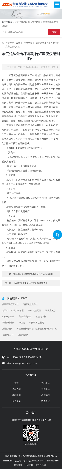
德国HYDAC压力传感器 (13, 310)
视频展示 (45, 395)
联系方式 (45, 401)
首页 (18, 43)
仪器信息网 (7, 328)
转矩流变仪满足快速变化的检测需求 (31, 283)
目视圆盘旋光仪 (30, 304)
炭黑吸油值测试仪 (10, 304)
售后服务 (16, 401)
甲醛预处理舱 (8, 322)
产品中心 (45, 383)
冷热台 (22, 322)
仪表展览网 (23, 334)
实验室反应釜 (8, 316)
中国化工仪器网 (36, 322)
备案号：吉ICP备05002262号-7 (30, 460)
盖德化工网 (8, 334)
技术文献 (28, 43)
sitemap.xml (53, 460)
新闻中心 (45, 389)
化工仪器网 (40, 465)
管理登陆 (18, 465)
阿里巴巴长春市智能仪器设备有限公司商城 (37, 328)
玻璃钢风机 (41, 316)
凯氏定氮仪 (50, 310)
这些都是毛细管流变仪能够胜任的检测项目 (33, 274)
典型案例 (16, 395)
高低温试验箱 (25, 316)
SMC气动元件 (34, 310)
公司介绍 (16, 389)
